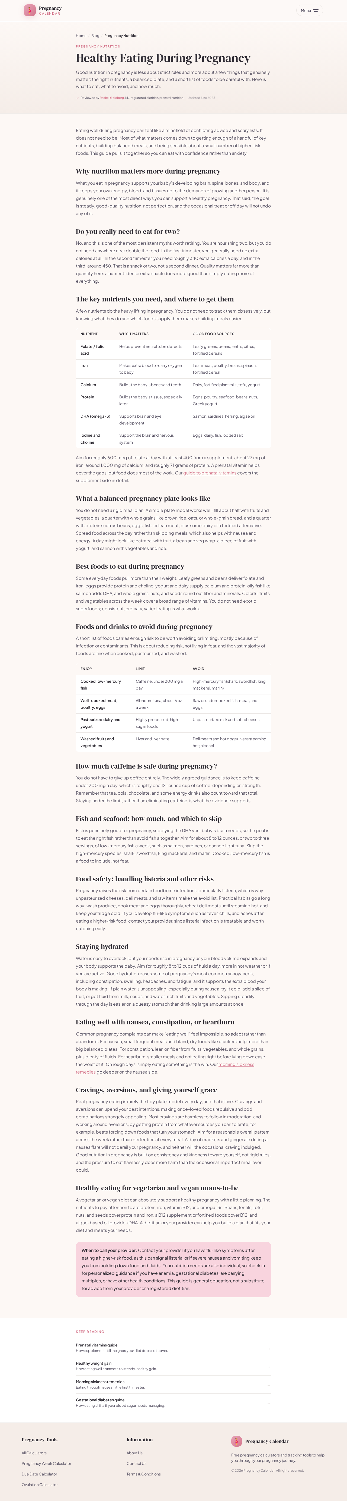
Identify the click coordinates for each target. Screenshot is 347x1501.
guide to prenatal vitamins (209, 473)
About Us (135, 1452)
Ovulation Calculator (40, 1484)
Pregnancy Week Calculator (46, 1463)
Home (81, 35)
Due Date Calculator (39, 1473)
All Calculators (34, 1452)
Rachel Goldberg (112, 97)
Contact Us (136, 1463)
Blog (95, 35)
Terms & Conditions (144, 1473)
